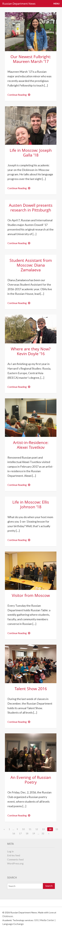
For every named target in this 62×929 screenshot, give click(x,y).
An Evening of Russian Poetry (30, 780)
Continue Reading (19, 94)
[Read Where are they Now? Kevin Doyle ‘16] (30, 328)
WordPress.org (15, 863)
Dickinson (7, 916)
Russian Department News (18, 3)
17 (20, 833)
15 (56, 829)
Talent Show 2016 (31, 688)
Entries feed (13, 855)
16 (13, 833)
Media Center (47, 920)
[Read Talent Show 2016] (30, 663)
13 (43, 829)
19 (33, 833)
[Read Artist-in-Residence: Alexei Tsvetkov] (30, 417)
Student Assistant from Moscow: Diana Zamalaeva (31, 265)
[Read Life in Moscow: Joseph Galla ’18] (30, 125)
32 (43, 833)
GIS (36, 920)
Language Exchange (13, 924)
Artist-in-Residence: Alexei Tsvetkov (30, 445)
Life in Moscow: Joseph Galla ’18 (31, 152)
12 (36, 829)
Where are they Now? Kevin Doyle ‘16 (31, 351)
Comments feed (15, 859)
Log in (10, 851)
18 (27, 833)
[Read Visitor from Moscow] (30, 570)
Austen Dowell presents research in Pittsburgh (30, 207)
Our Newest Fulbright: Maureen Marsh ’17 (30, 59)
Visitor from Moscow (31, 595)
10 (23, 829)
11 (30, 829)
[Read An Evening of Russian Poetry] (30, 752)
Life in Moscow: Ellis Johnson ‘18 (30, 504)
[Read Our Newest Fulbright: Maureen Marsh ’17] (30, 31)
